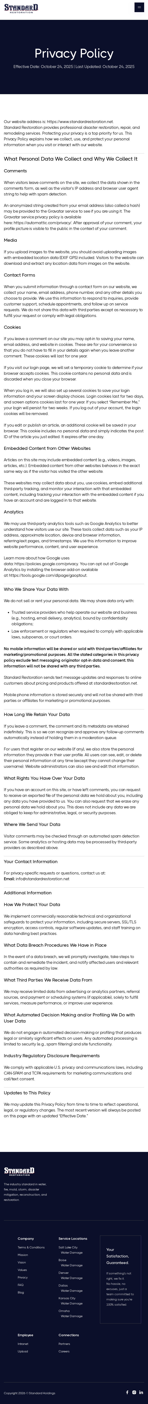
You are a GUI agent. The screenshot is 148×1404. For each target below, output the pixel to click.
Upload (23, 1351)
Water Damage (71, 1252)
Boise (62, 1260)
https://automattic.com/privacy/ (42, 222)
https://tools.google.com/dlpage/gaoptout (48, 575)
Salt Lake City (68, 1247)
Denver (63, 1273)
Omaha (64, 1311)
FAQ (21, 1285)
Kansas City (67, 1298)
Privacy (23, 1277)
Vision (22, 1262)
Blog (21, 1292)
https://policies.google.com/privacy (46, 564)
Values (22, 1270)
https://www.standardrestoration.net (80, 121)
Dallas (63, 1285)
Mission (23, 1255)
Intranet (23, 1344)
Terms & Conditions (31, 1247)
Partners (64, 1344)
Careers (64, 1351)
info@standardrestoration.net (42, 879)
